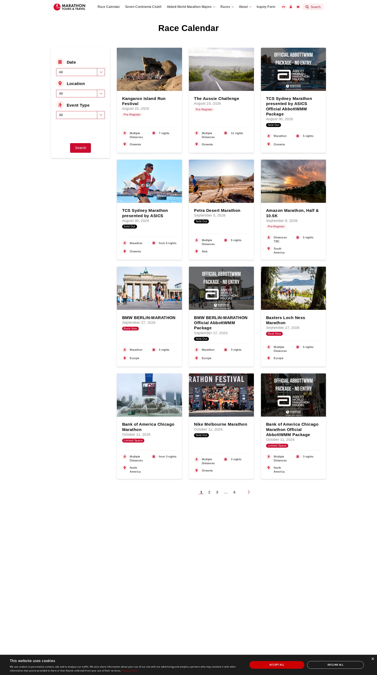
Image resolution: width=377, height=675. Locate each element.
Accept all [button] (276, 664)
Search (80, 148)
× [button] (372, 659)
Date (71, 62)
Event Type (78, 105)
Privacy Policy (129, 670)
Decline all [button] (335, 664)
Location (76, 83)
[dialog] (188, 665)
